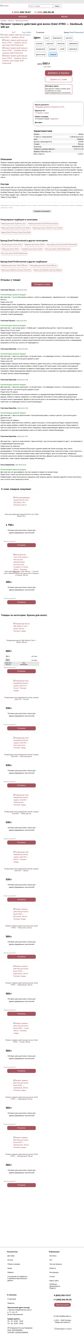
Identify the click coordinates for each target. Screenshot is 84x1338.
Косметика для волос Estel (11, 244)
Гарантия (10, 1303)
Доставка (10, 1256)
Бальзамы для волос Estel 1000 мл (43, 265)
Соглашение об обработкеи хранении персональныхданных (17, 1278)
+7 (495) (44, 12)
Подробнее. (54, 119)
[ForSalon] (13, 7)
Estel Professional (76, 32)
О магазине (11, 1299)
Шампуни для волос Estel (34, 244)
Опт (50, 1260)
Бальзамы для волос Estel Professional (61, 244)
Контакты (53, 1256)
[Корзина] (76, 7)
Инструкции (53, 1272)
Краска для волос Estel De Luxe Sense (47, 228)
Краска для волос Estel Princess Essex (43, 223)
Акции (9, 1268)
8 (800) (21, 12)
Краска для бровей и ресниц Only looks (16, 270)
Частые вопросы (55, 1264)
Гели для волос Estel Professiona (57, 249)
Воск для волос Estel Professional (13, 253)
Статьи (52, 1276)
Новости (52, 1268)
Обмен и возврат (13, 1264)
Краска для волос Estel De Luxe (13, 223)
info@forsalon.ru (65, 1316)
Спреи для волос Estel (9, 249)
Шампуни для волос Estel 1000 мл (14, 265)
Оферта (10, 1272)
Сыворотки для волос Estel (31, 249)
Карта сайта (54, 1281)
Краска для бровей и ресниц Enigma (47, 270)
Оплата (10, 1260)
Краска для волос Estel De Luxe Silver (15, 228)
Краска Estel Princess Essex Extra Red (15, 232)
